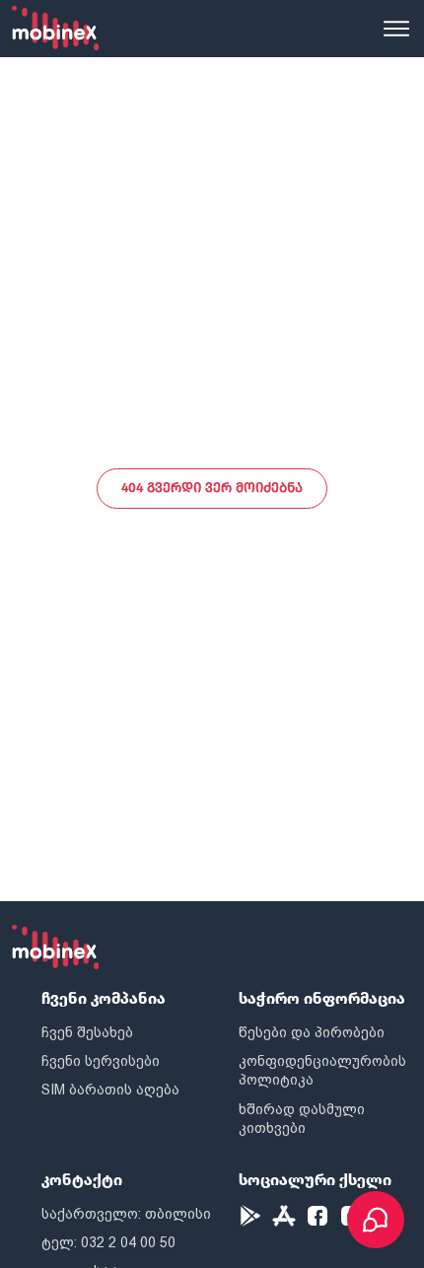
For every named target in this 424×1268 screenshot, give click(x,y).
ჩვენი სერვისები (100, 1061)
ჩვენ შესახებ (87, 1032)
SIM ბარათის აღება (110, 1089)
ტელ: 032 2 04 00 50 (108, 1242)
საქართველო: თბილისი (126, 1214)
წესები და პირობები (312, 1032)
